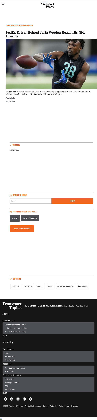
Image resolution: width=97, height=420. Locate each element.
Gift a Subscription (31, 218)
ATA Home (9, 371)
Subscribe (15, 218)
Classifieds (8, 349)
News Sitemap (72, 406)
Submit (72, 201)
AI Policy (60, 406)
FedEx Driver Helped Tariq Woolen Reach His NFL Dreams (45, 34)
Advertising (8, 342)
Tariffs (40, 286)
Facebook (5, 399)
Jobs (7, 353)
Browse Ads (10, 356)
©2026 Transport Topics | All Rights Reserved (22, 406)
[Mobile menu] (3, 4)
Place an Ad (10, 360)
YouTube (18, 399)
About (5, 313)
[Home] (48, 5)
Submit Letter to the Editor (16, 328)
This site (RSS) (30, 399)
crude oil (28, 286)
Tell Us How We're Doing (15, 331)
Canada (15, 286)
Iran (50, 286)
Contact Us (8, 320)
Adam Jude (10, 98)
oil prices (82, 286)
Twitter (11, 399)
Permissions (10, 389)
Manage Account (12, 382)
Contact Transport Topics (15, 325)
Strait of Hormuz (65, 286)
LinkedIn (24, 399)
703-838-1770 (82, 305)
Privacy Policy (49, 406)
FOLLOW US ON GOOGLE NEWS (22, 228)
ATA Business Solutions (15, 368)
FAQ (6, 386)
